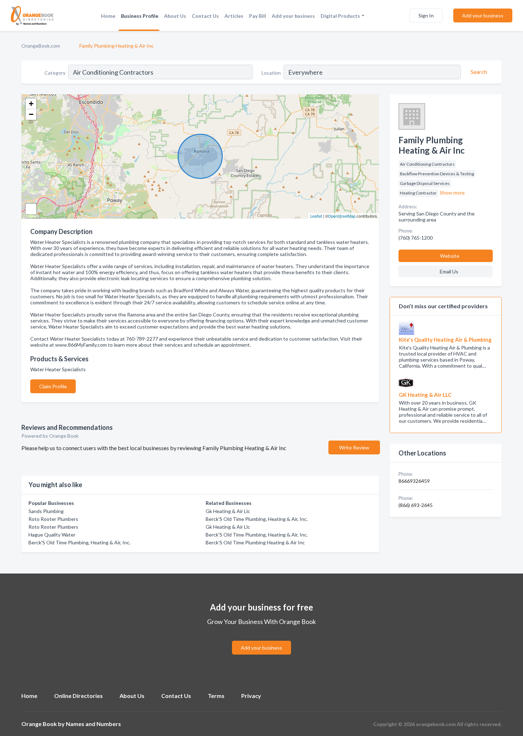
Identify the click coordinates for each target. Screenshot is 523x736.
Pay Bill (257, 16)
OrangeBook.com (40, 46)
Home (108, 16)
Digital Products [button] (340, 16)
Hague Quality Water (51, 535)
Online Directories (78, 695)
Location (271, 73)
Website (449, 256)
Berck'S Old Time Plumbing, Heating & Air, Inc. (79, 542)
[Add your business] (261, 639)
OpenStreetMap (341, 216)
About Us (175, 16)
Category (54, 73)
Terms (216, 695)
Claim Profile (53, 386)
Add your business (293, 16)
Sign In (426, 15)
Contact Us (205, 16)
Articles (233, 16)
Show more (452, 193)
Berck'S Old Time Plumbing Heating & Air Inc (255, 542)
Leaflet (316, 216)
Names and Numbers (93, 723)
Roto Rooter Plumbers (53, 519)
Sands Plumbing (46, 511)
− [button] (31, 114)
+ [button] (31, 103)
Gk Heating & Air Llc (228, 511)
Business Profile (139, 16)
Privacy (251, 695)
